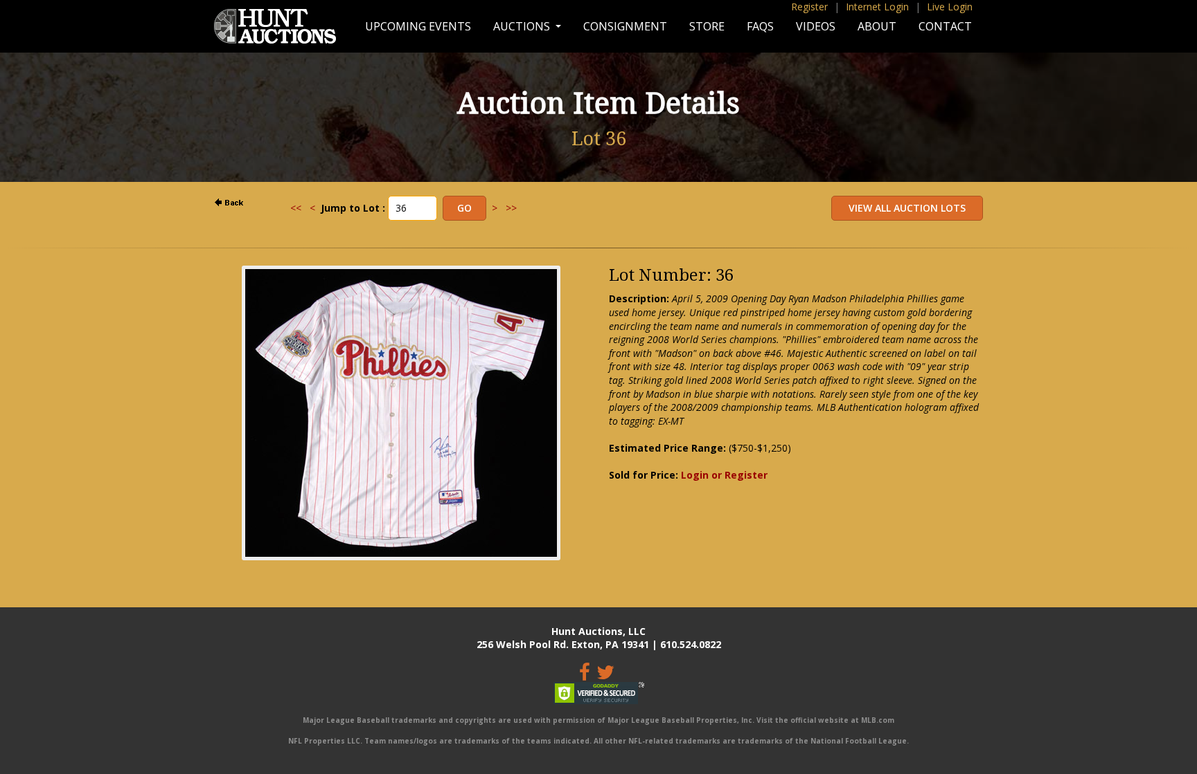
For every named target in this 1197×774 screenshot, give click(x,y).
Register (809, 6)
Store (707, 26)
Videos (815, 26)
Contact (945, 26)
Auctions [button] (523, 26)
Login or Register (724, 474)
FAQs (760, 26)
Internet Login (877, 6)
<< (295, 207)
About (877, 26)
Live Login (950, 6)
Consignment (625, 26)
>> (511, 207)
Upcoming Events (418, 26)
